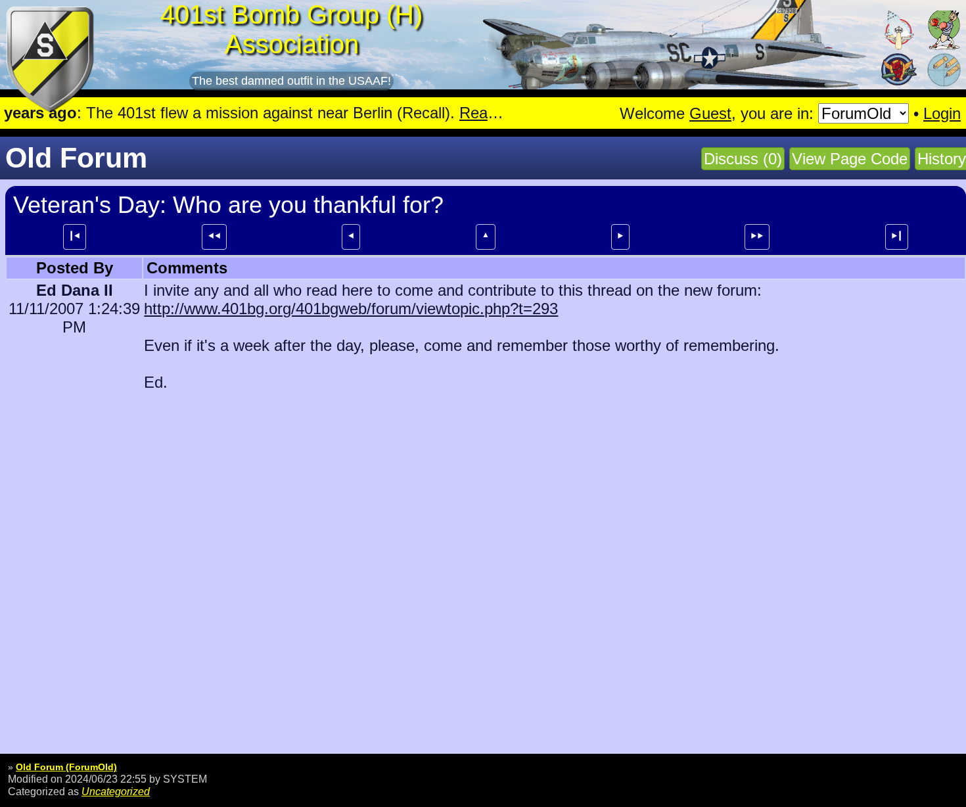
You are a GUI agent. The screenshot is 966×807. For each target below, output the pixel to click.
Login (942, 113)
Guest (710, 113)
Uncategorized (115, 791)
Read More (450, 113)
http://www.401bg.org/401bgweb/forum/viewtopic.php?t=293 (351, 308)
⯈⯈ (757, 236)
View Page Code (850, 159)
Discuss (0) (743, 159)
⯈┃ (896, 236)
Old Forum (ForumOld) (66, 767)
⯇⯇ (214, 236)
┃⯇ (74, 236)
